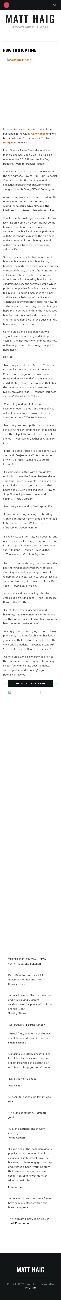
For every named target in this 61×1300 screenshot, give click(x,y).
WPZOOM (30, 1288)
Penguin (8, 142)
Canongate (38, 133)
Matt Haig (30, 18)
